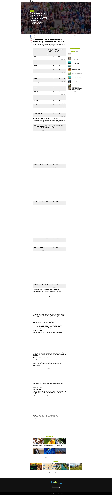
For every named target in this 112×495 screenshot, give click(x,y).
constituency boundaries (43, 415)
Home (53, 489)
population (56, 416)
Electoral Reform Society (38, 416)
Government (52, 416)
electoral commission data (52, 415)
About (55, 489)
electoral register (46, 416)
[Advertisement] (42, 148)
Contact (58, 489)
